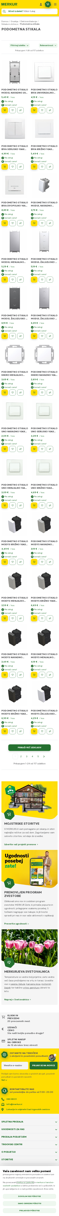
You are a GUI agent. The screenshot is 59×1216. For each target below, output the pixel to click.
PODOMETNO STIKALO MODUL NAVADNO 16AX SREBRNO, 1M (44, 206)
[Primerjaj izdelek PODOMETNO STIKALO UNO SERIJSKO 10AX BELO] (50, 449)
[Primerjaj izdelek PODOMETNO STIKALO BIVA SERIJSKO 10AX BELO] (20, 167)
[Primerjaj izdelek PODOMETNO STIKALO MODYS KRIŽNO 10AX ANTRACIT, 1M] (20, 731)
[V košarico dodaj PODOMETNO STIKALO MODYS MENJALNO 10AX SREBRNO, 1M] (4, 618)
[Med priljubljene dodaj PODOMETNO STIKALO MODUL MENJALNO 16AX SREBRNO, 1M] (12, 280)
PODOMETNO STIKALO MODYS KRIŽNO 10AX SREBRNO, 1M (44, 601)
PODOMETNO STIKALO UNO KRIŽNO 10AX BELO (44, 488)
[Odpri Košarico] (48, 4)
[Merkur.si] (9, 4)
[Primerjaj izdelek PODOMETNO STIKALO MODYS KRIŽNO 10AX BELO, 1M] (20, 562)
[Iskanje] (4, 11)
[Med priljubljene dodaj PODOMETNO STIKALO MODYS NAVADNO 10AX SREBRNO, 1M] (42, 562)
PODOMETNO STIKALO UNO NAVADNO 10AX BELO (14, 431)
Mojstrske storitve (22, 823)
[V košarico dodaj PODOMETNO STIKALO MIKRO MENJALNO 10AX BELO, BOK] (4, 392)
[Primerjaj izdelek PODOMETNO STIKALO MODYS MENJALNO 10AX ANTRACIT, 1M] (50, 675)
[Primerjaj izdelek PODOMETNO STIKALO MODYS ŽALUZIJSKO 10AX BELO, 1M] (50, 731)
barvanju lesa (33, 984)
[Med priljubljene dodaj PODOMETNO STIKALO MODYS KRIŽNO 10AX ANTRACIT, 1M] (12, 731)
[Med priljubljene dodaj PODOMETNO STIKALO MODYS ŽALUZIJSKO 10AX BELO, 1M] (42, 731)
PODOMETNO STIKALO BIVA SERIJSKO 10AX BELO (14, 149)
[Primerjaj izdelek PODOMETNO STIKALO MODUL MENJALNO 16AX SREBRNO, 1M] (20, 280)
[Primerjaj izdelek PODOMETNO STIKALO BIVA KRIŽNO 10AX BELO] (50, 167)
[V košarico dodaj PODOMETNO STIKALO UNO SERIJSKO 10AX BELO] (34, 449)
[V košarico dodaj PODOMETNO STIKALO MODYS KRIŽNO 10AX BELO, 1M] (4, 562)
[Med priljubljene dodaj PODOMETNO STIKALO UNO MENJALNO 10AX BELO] (12, 505)
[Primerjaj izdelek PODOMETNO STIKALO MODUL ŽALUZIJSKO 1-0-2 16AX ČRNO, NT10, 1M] (20, 336)
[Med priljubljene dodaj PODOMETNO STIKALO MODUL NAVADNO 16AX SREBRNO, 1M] (42, 223)
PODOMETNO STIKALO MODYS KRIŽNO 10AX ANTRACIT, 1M (14, 714)
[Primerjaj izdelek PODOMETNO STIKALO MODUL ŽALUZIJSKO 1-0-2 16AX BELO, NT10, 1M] (50, 280)
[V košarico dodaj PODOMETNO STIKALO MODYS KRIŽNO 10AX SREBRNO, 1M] (34, 618)
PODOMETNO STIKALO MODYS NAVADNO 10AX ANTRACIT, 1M (14, 657)
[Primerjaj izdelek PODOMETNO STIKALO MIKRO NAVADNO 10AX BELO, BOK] (50, 392)
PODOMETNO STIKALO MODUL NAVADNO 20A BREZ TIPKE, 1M (14, 93)
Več (3, 1080)
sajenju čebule (17, 984)
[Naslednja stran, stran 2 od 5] (44, 756)
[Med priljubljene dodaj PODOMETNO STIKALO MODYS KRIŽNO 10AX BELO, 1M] (12, 562)
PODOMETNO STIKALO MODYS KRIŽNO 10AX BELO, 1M (14, 544)
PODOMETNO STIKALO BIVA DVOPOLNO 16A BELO (14, 206)
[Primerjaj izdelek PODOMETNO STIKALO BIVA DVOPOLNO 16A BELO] (20, 223)
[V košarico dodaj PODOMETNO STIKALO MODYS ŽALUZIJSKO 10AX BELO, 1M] (34, 731)
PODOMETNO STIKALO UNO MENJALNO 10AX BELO (14, 488)
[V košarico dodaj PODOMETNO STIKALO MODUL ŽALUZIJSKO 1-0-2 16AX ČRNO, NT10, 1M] (4, 336)
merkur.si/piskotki (25, 1182)
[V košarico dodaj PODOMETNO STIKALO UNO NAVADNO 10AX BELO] (4, 449)
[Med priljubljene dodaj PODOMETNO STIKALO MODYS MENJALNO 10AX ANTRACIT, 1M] (42, 675)
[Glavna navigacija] (55, 4)
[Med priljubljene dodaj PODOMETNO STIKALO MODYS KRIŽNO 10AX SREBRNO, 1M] (42, 618)
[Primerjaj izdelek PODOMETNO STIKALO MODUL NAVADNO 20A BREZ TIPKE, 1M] (20, 110)
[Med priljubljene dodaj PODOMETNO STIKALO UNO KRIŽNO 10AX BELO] (42, 505)
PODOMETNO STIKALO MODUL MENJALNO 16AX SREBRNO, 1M (14, 262)
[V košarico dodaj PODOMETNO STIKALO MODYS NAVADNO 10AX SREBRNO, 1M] (34, 562)
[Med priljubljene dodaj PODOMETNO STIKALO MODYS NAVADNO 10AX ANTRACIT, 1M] (12, 675)
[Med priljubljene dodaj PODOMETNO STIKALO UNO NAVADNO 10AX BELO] (12, 449)
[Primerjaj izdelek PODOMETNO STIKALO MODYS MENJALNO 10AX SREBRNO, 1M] (20, 618)
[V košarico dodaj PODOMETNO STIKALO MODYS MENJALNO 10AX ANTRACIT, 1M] (34, 675)
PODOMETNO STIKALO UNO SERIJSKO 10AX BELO (44, 431)
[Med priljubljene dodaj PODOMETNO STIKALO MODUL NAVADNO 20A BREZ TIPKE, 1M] (12, 110)
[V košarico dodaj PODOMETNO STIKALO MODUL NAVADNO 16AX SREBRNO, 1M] (34, 223)
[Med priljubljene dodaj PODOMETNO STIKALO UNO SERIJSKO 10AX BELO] (42, 449)
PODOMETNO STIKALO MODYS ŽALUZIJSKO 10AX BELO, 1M (44, 714)
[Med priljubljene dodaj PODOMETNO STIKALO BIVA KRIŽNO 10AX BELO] (42, 167)
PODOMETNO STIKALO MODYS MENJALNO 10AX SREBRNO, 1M (14, 601)
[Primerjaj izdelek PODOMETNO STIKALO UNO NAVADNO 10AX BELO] (20, 449)
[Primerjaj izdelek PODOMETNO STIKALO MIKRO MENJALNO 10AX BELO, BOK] (20, 392)
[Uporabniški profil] (41, 4)
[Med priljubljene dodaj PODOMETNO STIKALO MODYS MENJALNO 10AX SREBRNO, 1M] (12, 618)
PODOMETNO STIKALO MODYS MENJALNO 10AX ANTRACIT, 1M (44, 657)
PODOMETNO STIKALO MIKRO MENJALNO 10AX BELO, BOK (14, 375)
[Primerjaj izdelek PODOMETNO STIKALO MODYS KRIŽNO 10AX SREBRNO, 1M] (50, 618)
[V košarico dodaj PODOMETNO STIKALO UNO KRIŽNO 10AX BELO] (34, 505)
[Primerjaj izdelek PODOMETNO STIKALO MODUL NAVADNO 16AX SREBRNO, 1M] (50, 223)
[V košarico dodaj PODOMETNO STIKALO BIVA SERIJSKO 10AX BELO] (4, 167)
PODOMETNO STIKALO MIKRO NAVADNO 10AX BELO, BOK (44, 375)
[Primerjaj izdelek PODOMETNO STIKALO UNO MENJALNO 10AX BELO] (20, 505)
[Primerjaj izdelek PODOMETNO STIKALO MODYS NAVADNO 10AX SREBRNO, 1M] (50, 562)
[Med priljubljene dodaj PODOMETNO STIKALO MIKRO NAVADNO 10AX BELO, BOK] (42, 392)
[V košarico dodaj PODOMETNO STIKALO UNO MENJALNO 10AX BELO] (4, 505)
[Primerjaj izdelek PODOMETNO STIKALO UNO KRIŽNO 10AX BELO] (50, 505)
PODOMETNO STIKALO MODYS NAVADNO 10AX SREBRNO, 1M (44, 544)
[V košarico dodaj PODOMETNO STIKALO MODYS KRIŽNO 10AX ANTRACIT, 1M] (4, 731)
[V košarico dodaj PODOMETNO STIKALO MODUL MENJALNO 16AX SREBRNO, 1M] (4, 280)
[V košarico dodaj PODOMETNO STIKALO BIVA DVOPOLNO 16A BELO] (4, 223)
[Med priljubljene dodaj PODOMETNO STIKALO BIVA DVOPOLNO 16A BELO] (12, 223)
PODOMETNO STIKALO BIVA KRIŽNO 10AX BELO (44, 149)
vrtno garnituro (31, 988)
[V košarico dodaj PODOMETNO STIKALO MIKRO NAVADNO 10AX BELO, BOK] (34, 392)
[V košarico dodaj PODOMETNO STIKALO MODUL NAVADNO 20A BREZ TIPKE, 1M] (4, 110)
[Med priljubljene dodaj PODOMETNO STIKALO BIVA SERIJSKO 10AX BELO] (12, 167)
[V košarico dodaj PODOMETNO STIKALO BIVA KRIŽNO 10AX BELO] (34, 167)
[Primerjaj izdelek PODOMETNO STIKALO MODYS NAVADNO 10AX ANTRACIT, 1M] (20, 675)
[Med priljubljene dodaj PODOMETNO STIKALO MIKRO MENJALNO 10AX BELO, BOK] (12, 392)
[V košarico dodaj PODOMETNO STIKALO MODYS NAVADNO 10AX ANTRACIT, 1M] (4, 675)
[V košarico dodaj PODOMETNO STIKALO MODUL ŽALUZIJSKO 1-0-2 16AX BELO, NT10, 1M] (34, 280)
